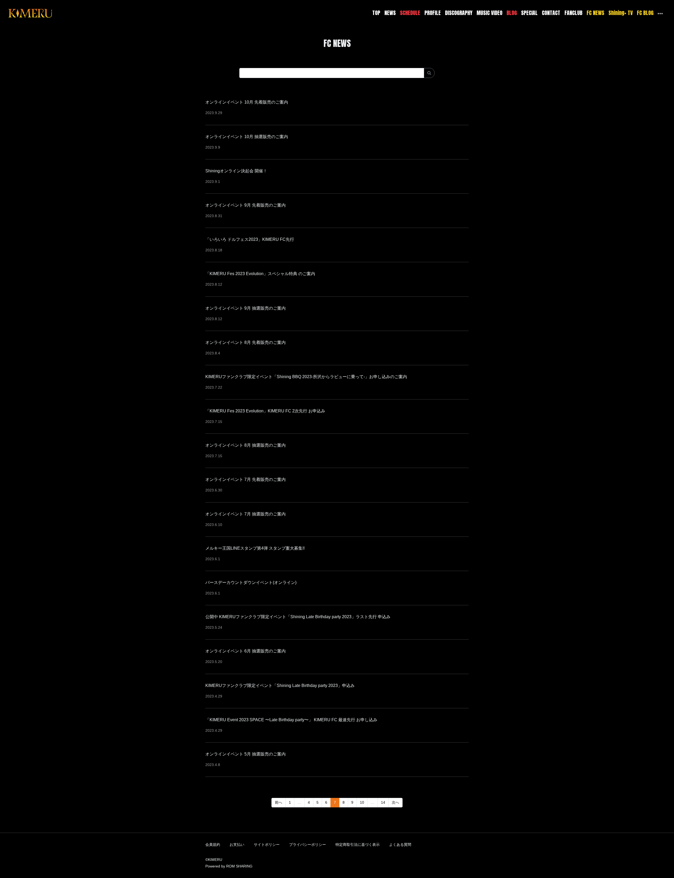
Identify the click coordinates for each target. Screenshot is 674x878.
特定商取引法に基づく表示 (357, 844)
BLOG (512, 13)
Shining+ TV (620, 13)
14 (383, 802)
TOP (376, 13)
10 (362, 802)
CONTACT (551, 13)
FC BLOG (645, 13)
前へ (278, 802)
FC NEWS (595, 13)
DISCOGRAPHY (458, 13)
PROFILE (432, 13)
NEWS (390, 13)
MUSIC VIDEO (489, 13)
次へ (395, 802)
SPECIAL (529, 13)
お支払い (237, 844)
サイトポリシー (267, 844)
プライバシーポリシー (307, 844)
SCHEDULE (410, 13)
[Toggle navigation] (55, 13)
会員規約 (212, 844)
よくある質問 (400, 844)
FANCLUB (573, 13)
